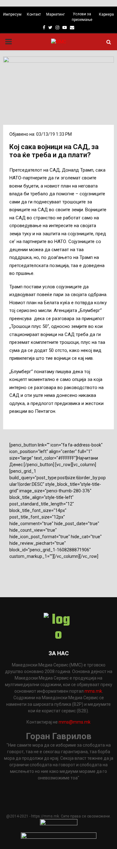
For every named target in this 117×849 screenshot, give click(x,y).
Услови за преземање (82, 17)
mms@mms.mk (74, 722)
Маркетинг (55, 14)
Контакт (34, 14)
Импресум (12, 14)
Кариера (106, 14)
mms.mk (93, 691)
